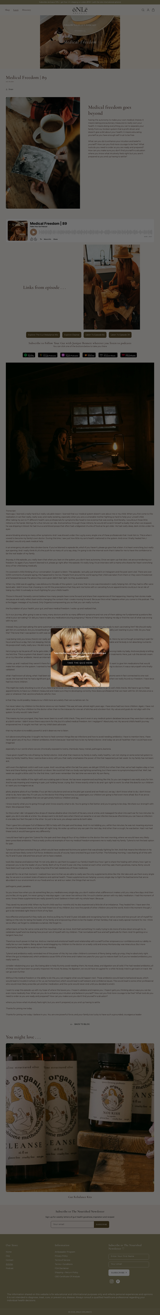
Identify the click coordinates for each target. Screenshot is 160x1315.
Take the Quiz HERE (80, 663)
